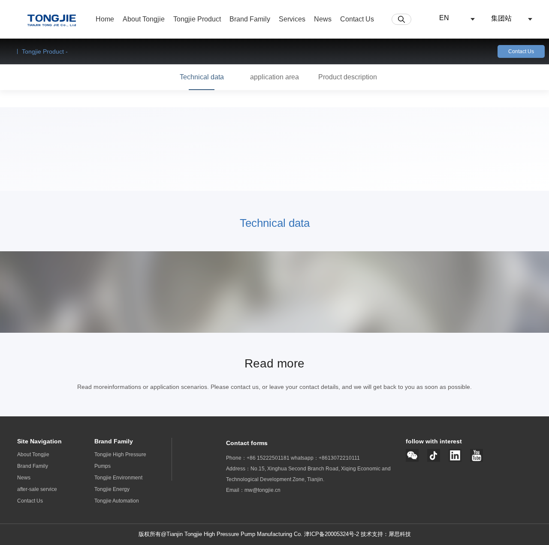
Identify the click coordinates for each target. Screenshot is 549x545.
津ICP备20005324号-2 (331, 534)
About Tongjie (33, 455)
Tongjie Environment (118, 478)
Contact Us (521, 51)
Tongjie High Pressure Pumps (120, 460)
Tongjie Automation (116, 501)
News (23, 478)
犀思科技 (400, 534)
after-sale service (37, 489)
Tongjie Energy (112, 489)
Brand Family (32, 466)
